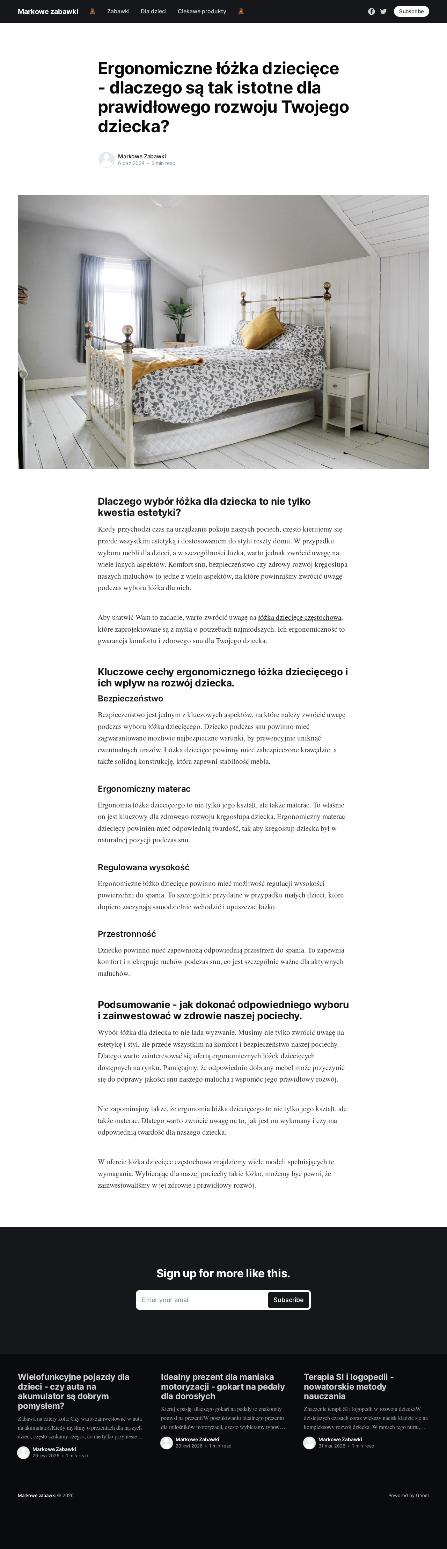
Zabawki (118, 11)
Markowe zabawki (48, 11)
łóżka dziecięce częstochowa (299, 617)
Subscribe (411, 11)
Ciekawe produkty (202, 11)
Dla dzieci (154, 11)
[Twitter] (383, 10)
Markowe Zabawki (142, 156)
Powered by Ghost (408, 1495)
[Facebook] (371, 10)
